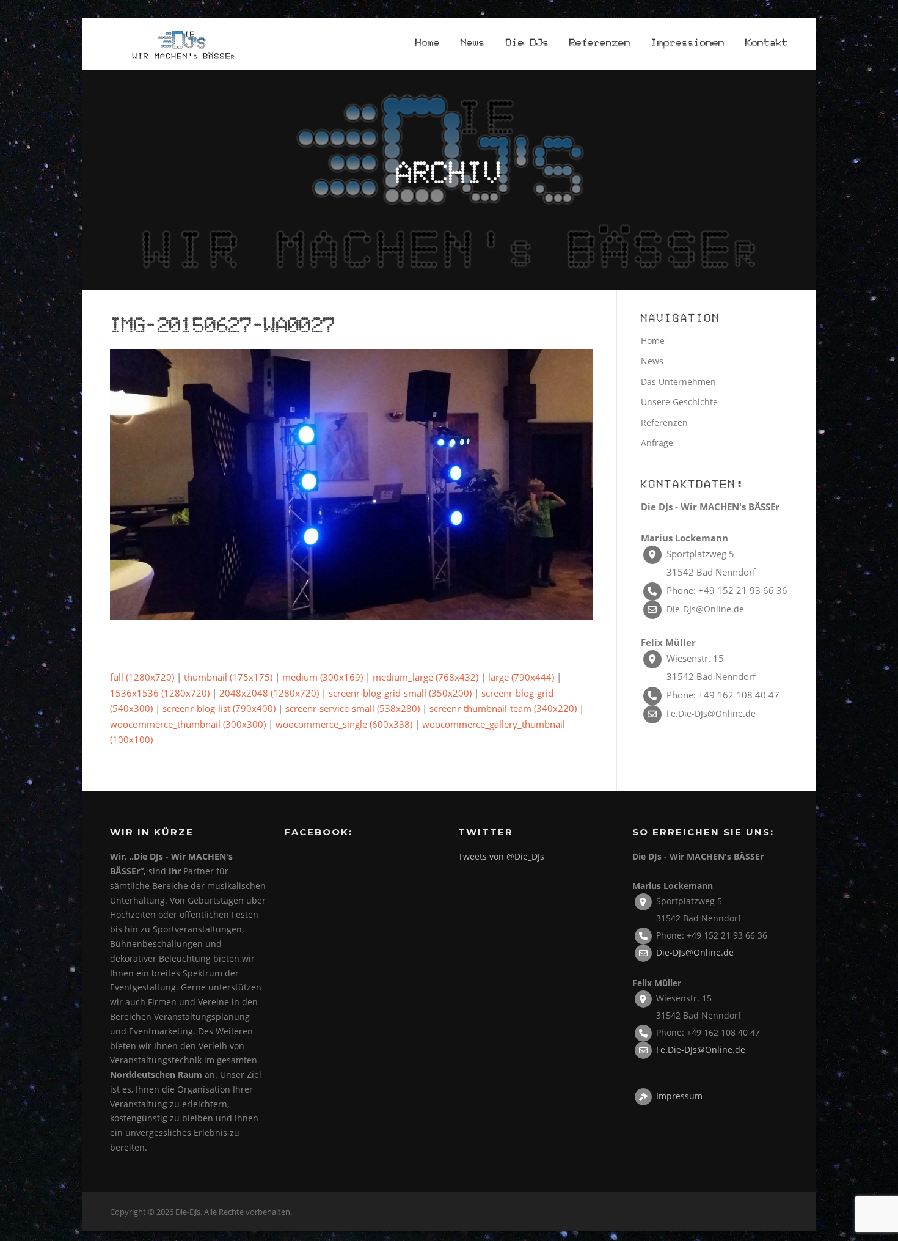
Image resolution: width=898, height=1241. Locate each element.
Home (427, 43)
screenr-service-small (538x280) (352, 708)
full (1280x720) (142, 677)
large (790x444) (521, 677)
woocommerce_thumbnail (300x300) (188, 724)
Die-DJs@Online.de (705, 609)
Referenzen (599, 43)
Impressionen (688, 43)
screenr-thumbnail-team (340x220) (503, 708)
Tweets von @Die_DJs (501, 856)
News (473, 43)
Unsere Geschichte (679, 402)
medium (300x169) (322, 677)
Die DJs (527, 43)
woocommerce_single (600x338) (344, 724)
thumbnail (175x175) (228, 677)
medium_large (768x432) (425, 677)
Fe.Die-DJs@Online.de (711, 713)
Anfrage (657, 442)
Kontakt (766, 43)
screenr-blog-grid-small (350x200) (400, 693)
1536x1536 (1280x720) (160, 693)
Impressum (679, 1095)
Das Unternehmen (678, 381)
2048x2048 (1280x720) (269, 693)
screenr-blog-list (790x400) (219, 708)
